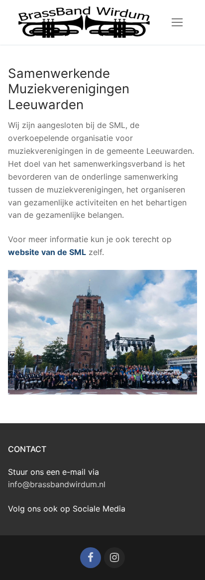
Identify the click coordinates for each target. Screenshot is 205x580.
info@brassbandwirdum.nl (56, 484)
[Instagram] (114, 557)
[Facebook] (90, 557)
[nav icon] (177, 22)
